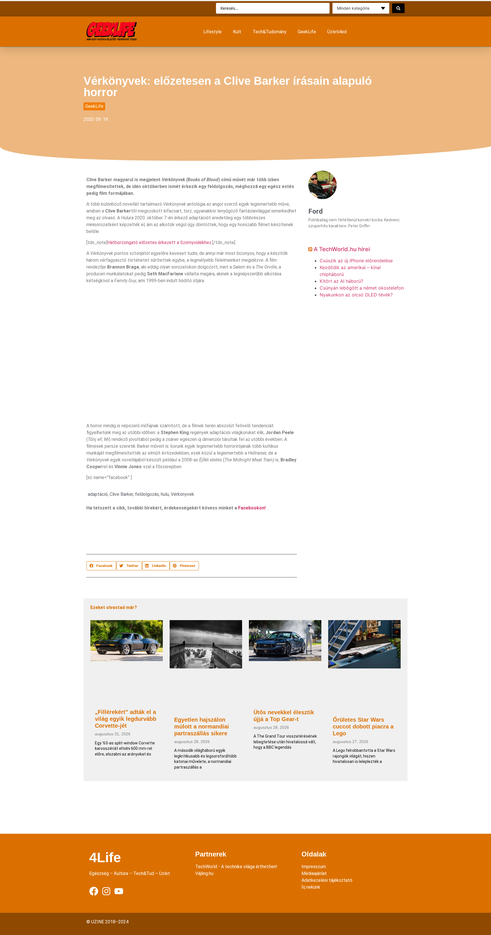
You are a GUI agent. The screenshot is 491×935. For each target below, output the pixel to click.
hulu (165, 494)
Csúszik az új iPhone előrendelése (356, 260)
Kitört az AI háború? (341, 281)
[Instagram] (106, 891)
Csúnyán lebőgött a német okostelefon (362, 288)
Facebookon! (252, 508)
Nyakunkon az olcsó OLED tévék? (356, 295)
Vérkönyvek (182, 494)
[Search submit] (398, 8)
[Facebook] (93, 891)
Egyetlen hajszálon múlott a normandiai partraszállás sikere (201, 726)
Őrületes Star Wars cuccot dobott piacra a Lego (363, 726)
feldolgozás (147, 494)
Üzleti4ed (337, 31)
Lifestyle (212, 31)
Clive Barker (121, 494)
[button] (101, 565)
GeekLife (307, 31)
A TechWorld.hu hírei (342, 249)
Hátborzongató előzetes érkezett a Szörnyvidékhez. (159, 242)
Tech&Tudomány (269, 31)
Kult (237, 31)
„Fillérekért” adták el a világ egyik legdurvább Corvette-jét (125, 719)
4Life (105, 857)
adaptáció (98, 494)
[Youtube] (118, 891)
